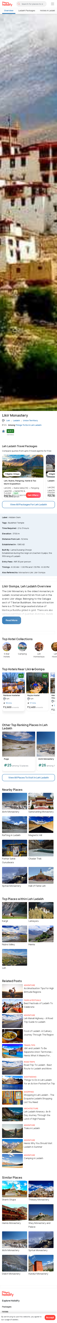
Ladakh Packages (26, 10)
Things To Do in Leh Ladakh (28, 425)
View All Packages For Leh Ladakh (28, 504)
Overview (8, 10)
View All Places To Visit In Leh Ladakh (28, 777)
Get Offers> (33, 495)
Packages (6, 1306)
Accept (50, 1317)
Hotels (5, 1311)
